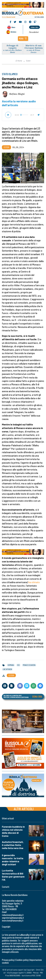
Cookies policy (22, 959)
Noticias (13, 32)
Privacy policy (8, 959)
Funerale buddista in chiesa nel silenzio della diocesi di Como (13, 831)
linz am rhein (7, 669)
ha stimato (34, 582)
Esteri (28, 61)
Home (20, 61)
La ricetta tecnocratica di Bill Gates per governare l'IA (13, 875)
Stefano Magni (17, 93)
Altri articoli (24, 808)
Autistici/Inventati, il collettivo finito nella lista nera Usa (13, 845)
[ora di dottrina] (23, 785)
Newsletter (34, 32)
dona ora (34, 27)
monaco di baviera (29, 665)
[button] (23, 38)
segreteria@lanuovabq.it (13, 917)
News (13, 27)
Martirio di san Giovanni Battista (33, 46)
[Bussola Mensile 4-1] (23, 721)
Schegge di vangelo (12, 46)
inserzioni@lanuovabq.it (12, 920)
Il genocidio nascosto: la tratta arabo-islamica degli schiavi (12, 860)
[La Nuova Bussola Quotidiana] (23, 13)
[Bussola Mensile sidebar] (23, 753)
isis (18, 665)
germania (11, 665)
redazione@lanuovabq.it (13, 914)
